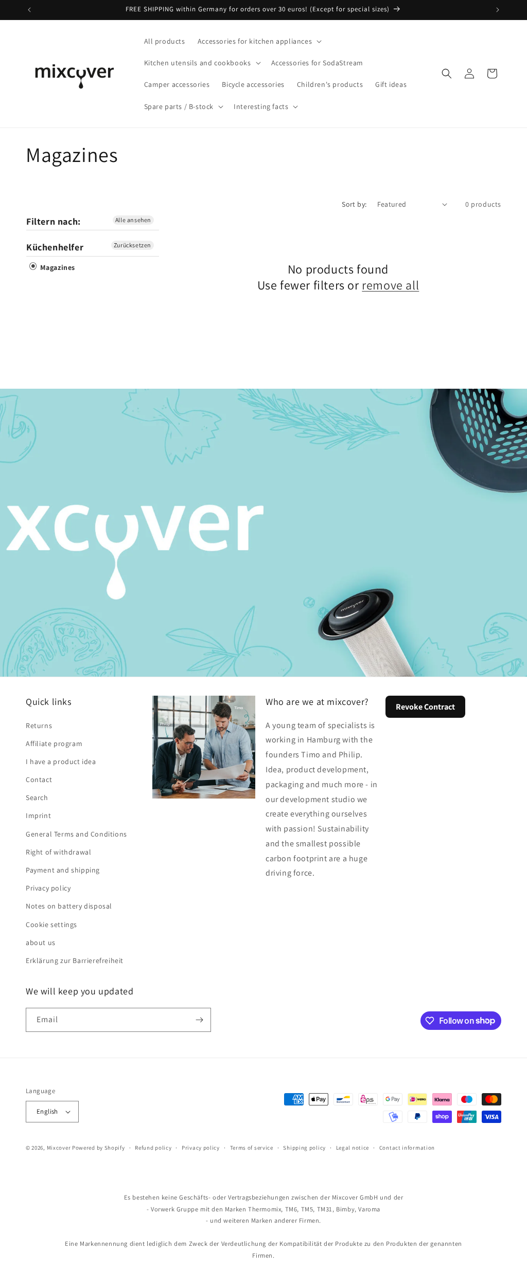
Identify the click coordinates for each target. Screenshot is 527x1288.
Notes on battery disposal (69, 906)
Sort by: (354, 204)
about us (41, 942)
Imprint (38, 815)
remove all (390, 285)
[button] (258, 41)
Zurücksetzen (132, 245)
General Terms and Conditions (76, 834)
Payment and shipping (63, 870)
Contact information (407, 1147)
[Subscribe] (199, 1020)
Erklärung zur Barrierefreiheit (75, 960)
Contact (39, 779)
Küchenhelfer (54, 247)
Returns (39, 725)
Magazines (56, 267)
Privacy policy (48, 888)
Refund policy (153, 1147)
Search (37, 797)
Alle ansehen (133, 220)
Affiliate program (54, 743)
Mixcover (59, 1147)
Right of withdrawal (58, 852)
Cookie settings (51, 924)
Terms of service (251, 1147)
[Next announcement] (497, 10)
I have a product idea (61, 761)
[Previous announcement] (29, 10)
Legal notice (352, 1147)
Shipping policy (304, 1147)
